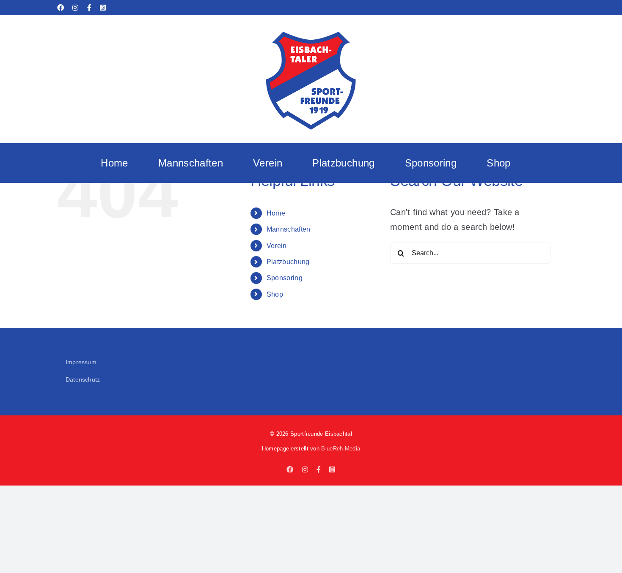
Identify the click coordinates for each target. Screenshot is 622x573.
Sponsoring (285, 277)
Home (276, 213)
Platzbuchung (288, 261)
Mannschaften (289, 229)
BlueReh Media (340, 448)
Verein (277, 245)
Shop (275, 294)
